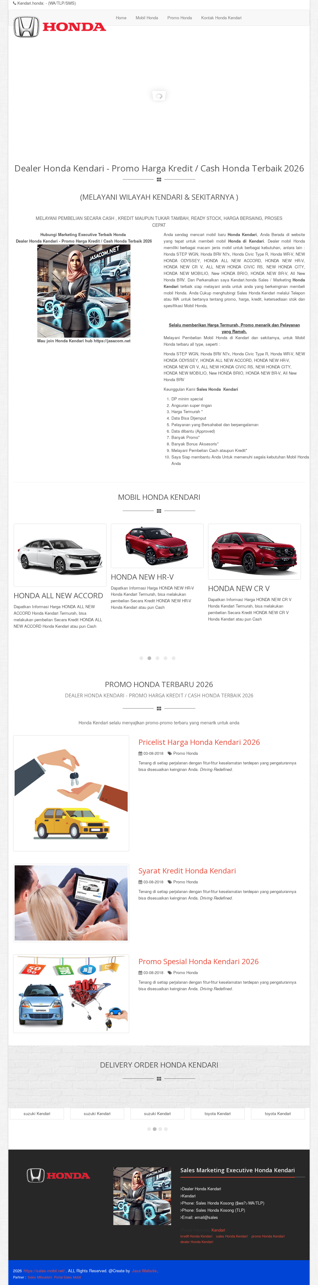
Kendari (218, 1230)
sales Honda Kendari (232, 1235)
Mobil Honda (147, 18)
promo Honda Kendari (268, 1235)
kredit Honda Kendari (196, 1235)
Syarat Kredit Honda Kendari (187, 870)
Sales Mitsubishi (40, 1276)
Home (121, 18)
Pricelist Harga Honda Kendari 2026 (199, 742)
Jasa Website (144, 1271)
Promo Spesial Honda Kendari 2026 (199, 961)
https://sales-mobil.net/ (44, 1271)
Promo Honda (179, 18)
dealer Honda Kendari (196, 1241)
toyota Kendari (218, 1113)
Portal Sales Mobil (67, 1276)
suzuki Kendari (37, 1113)
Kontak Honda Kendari (221, 18)
